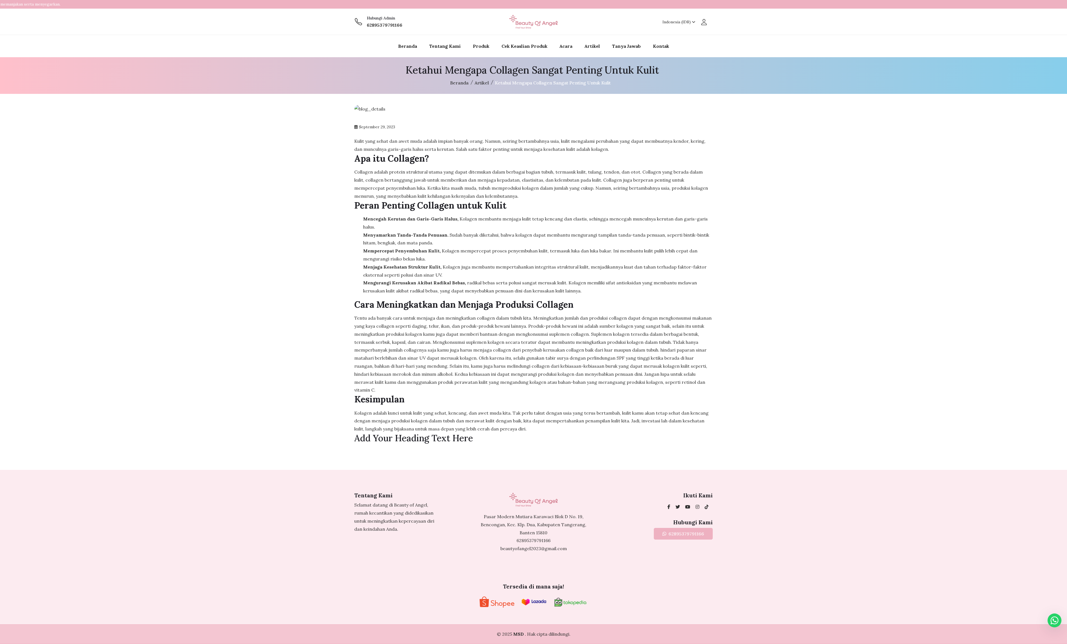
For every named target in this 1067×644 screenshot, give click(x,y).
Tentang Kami (445, 46)
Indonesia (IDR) (677, 21)
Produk (481, 46)
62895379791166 (384, 25)
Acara (566, 46)
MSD (519, 634)
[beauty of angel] (687, 507)
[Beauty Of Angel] (668, 507)
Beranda (407, 46)
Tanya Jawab (626, 46)
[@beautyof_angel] (677, 507)
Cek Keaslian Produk (524, 46)
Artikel (592, 46)
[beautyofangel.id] (697, 507)
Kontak (661, 46)
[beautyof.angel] (707, 507)
